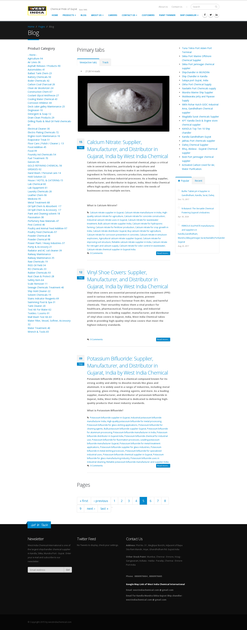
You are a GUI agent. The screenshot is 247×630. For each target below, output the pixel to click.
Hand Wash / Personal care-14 (44, 173)
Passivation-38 (36, 217)
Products (68, 15)
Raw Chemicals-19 (38, 261)
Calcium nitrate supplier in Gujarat (107, 212)
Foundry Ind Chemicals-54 (42, 154)
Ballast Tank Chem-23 (40, 73)
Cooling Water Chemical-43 (42, 99)
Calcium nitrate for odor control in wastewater (142, 245)
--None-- (32, 54)
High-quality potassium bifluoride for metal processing (134, 421)
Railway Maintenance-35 (41, 257)
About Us (163, 6)
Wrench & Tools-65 (38, 331)
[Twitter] (210, 14)
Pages (41, 26)
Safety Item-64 (36, 280)
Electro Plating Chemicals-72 (43, 132)
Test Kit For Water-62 (39, 309)
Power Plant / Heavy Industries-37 (46, 243)
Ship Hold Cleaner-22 (39, 291)
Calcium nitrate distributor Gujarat (110, 231)
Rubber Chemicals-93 (39, 272)
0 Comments (96, 253)
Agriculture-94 (35, 58)
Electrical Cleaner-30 (39, 128)
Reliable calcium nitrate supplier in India (131, 242)
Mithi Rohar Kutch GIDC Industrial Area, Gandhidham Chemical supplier (200, 108)
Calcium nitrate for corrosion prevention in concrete (113, 234)
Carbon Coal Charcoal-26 (41, 84)
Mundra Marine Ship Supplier (197, 92)
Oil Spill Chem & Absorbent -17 (44, 206)
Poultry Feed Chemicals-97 (42, 232)
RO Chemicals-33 (37, 269)
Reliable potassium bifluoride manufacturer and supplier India (137, 462)
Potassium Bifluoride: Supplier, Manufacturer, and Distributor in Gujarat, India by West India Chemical (127, 365)
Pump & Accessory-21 (40, 246)
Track (105, 62)
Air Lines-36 (34, 62)
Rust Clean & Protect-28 (41, 276)
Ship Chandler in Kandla (194, 76)
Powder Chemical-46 (39, 235)
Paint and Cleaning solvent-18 (44, 213)
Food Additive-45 (37, 147)
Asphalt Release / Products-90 (44, 65)
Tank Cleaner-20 (37, 305)
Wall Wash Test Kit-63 (40, 317)
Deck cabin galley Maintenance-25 (46, 106)
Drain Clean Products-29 (41, 117)
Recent (198, 180)
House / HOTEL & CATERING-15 (45, 180)
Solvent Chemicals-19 (39, 294)
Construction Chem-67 (40, 91)
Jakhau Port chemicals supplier (198, 140)
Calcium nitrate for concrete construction (144, 216)
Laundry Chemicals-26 (40, 191)
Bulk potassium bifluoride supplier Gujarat (125, 428)
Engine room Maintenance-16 (44, 136)
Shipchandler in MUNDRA (196, 72)
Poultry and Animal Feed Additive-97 (47, 228)
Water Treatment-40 (39, 328)
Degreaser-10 (35, 110)
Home (55, 15)
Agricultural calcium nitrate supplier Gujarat (120, 238)
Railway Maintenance (39, 254)
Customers (148, 15)
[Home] (39, 10)
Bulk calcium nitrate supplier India (114, 223)
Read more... (163, 253)
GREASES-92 (34, 169)
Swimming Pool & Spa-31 (41, 302)
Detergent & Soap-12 (39, 113)
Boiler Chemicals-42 (38, 80)
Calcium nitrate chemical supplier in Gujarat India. (111, 249)
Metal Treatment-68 (39, 202)
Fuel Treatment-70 (38, 158)
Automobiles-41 (36, 69)
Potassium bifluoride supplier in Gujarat (110, 417)
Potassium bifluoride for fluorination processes (115, 439)
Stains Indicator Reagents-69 (43, 298)
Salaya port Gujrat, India (195, 80)
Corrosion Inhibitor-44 (40, 102)
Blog (83, 15)
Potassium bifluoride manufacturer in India (134, 432)
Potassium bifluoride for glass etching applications (112, 425)
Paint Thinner (167, 15)
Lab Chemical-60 (37, 184)
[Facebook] (204, 14)
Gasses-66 (33, 161)
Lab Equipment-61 (38, 187)
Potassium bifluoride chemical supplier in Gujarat (127, 454)
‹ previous (101, 501)
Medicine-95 (34, 198)
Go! (68, 569)
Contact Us (177, 6)
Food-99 (32, 150)
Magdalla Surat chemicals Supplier (200, 116)
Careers (112, 15)
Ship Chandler (188, 15)
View (88, 62)
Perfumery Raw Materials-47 (43, 221)
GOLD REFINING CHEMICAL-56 (45, 165)
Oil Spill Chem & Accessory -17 (44, 209)
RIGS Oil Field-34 (37, 265)
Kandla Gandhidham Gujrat (196, 136)
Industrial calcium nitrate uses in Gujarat (107, 220)
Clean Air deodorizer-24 (40, 88)
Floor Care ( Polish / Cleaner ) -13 (46, 143)
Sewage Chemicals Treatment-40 (46, 287)
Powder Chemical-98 (39, 239)
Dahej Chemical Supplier (195, 144)
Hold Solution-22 (37, 176)
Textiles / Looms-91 (39, 313)
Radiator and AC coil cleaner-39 (45, 250)
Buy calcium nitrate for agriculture (144, 231)
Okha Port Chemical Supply (196, 84)
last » (104, 508)
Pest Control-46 (36, 224)
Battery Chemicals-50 (39, 77)
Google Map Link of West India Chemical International (155, 584)
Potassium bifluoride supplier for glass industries (125, 447)
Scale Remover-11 (38, 283)
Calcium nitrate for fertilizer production (115, 227)
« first (84, 501)
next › (91, 508)
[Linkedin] (216, 14)
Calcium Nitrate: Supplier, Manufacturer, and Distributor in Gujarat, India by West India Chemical (127, 149)
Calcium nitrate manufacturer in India (143, 212)
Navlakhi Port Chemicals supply (199, 88)
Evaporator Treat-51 (39, 139)
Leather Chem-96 (37, 195)
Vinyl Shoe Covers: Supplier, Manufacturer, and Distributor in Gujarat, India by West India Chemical (127, 279)
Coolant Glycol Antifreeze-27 (43, 95)
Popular (184, 180)
